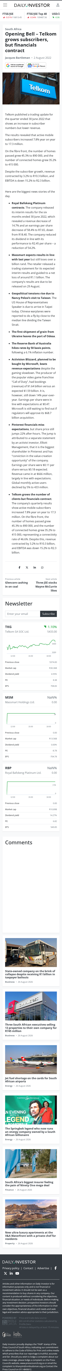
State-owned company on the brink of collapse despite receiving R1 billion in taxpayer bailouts (30, 974)
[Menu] (5, 5)
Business (10, 981)
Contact (28, 1268)
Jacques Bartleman (17, 58)
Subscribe (48, 614)
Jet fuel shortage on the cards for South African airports (31, 1079)
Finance (9, 1189)
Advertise (43, 1268)
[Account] (57, 5)
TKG (8, 627)
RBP (8, 768)
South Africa (13, 29)
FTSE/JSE (7, 14)
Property (10, 1243)
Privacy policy (10, 1268)
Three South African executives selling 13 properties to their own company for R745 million (31, 1028)
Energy (8, 1085)
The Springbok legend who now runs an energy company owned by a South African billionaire (30, 1132)
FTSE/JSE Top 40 (37, 14)
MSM (9, 697)
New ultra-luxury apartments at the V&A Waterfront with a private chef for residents (30, 1236)
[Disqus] (31, 888)
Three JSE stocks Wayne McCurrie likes (46, 586)
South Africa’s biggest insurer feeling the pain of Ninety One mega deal (29, 1183)
